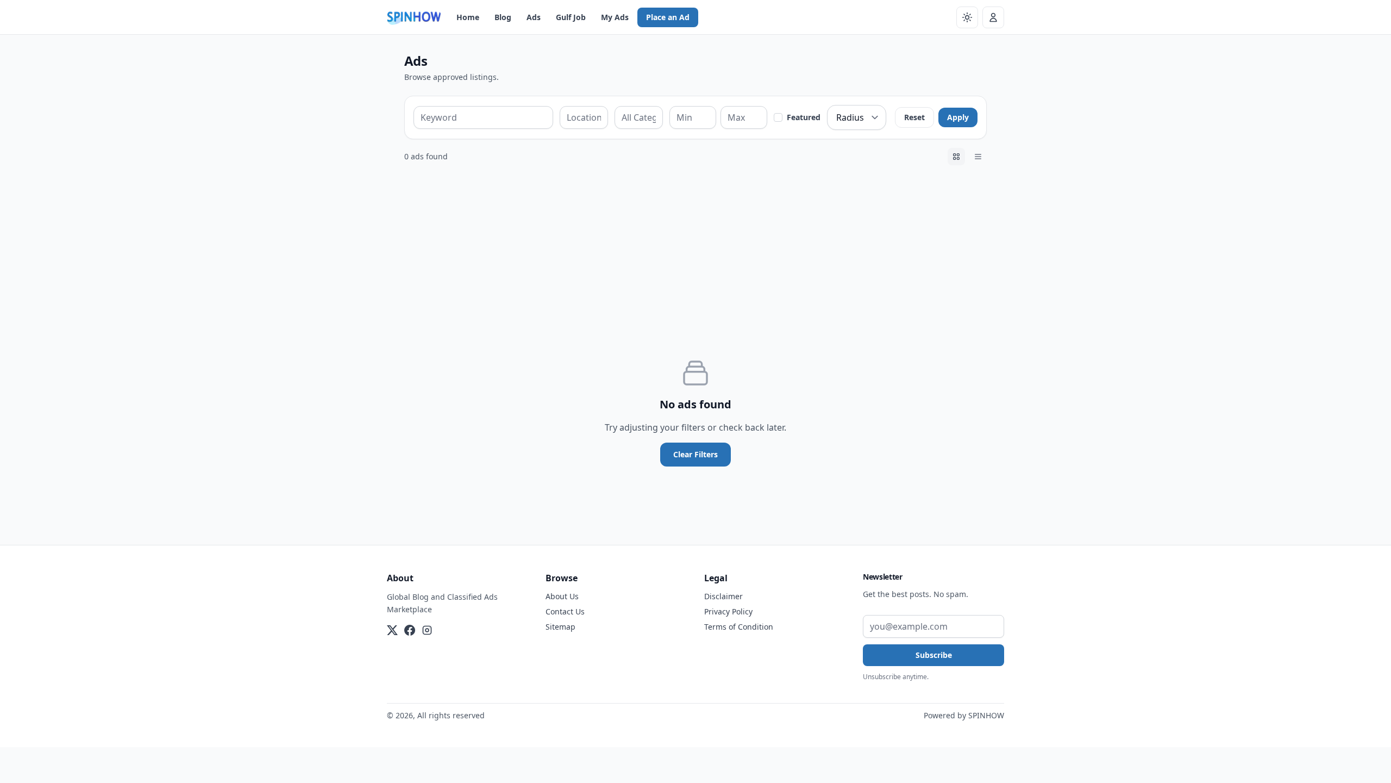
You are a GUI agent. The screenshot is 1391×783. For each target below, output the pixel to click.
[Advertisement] (695, 254)
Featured (803, 117)
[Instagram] (427, 630)
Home (467, 17)
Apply (958, 117)
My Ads (615, 17)
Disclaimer (723, 596)
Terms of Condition (738, 627)
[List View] (978, 156)
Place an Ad (668, 17)
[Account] (993, 17)
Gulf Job (571, 17)
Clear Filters (695, 454)
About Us (562, 596)
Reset (914, 117)
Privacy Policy (728, 611)
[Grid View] (956, 156)
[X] (392, 630)
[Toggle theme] (967, 17)
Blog (502, 17)
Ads (534, 17)
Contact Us (565, 611)
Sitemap (560, 627)
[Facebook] (409, 630)
